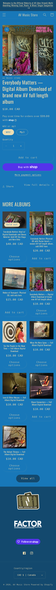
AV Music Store (21, 585)
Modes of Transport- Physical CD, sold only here (14, 294)
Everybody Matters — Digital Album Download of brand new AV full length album (41, 297)
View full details (37, 184)
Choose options (14, 258)
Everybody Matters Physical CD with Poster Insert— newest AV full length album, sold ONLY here (41, 242)
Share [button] (10, 186)
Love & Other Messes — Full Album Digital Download (14, 399)
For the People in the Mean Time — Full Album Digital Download (15, 348)
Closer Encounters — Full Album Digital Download (41, 403)
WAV (8, 132)
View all (28, 478)
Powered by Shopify (42, 585)
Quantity (7, 139)
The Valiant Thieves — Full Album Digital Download (14, 453)
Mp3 (22, 132)
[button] (4, 14)
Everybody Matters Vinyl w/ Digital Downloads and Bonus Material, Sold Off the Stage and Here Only (14, 236)
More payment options (28, 175)
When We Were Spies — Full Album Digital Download (41, 344)
